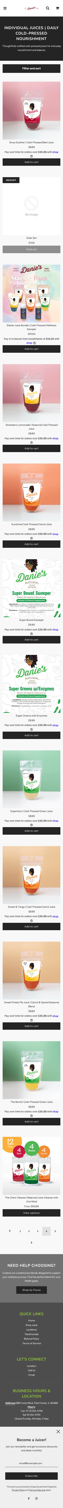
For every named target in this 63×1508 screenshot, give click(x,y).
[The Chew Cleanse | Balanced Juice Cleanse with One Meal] (31, 1166)
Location (31, 1366)
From (31, 1206)
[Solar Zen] (31, 206)
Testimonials (31, 1334)
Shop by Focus (31, 1290)
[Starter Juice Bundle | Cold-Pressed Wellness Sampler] (31, 294)
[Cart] (57, 8)
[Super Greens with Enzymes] (31, 684)
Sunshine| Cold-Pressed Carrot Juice (31, 524)
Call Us (31, 1370)
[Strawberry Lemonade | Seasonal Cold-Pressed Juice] (31, 393)
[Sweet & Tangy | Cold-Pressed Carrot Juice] (31, 875)
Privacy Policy (18, 1490)
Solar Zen (31, 237)
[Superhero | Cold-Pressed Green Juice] (31, 779)
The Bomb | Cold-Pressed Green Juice (31, 1101)
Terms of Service (31, 1343)
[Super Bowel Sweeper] (31, 588)
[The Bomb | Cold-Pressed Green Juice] (31, 1070)
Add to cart (31, 162)
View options (31, 1212)
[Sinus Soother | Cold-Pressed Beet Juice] (31, 111)
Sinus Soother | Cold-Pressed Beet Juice (31, 142)
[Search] (48, 8)
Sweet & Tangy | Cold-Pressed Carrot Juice (31, 906)
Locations (31, 1329)
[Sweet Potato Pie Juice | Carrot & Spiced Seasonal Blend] (31, 971)
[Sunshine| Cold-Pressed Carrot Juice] (31, 492)
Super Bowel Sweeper (31, 620)
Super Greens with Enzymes (31, 715)
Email (32, 1374)
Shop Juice (31, 1325)
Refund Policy (31, 1338)
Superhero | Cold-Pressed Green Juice (31, 811)
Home (31, 1320)
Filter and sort (31, 68)
